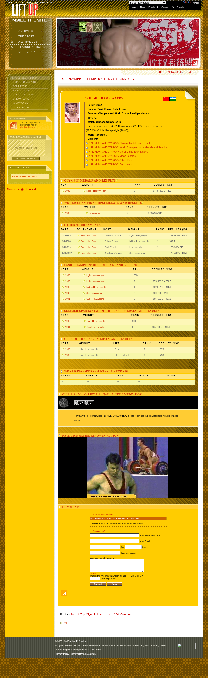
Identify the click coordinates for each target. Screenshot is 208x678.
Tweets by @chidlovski (21, 189)
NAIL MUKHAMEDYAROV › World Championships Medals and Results (128, 147)
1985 (67, 281)
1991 (67, 299)
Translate (196, 3)
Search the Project (24, 176)
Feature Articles (27, 47)
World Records (23, 94)
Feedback (153, 7)
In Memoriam (20, 103)
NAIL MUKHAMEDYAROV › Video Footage (112, 156)
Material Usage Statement (83, 654)
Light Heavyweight (95, 275)
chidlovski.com (27, 127)
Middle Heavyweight (96, 191)
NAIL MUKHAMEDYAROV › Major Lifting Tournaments (118, 151)
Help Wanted (21, 107)
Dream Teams (21, 99)
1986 (67, 349)
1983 (67, 275)
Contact (165, 7)
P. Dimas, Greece (25, 158)
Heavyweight (95, 213)
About (142, 7)
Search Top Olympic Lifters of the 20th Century (100, 614)
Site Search (178, 7)
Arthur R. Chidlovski (79, 641)
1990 (67, 213)
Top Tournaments (24, 82)
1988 (67, 191)
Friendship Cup (88, 235)
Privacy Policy (62, 654)
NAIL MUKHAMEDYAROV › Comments (110, 164)
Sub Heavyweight (95, 293)
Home (134, 7)
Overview (21, 31)
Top (65, 622)
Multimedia (22, 52)
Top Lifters (20, 86)
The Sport (22, 36)
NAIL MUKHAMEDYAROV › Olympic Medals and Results (120, 143)
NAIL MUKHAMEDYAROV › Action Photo (111, 160)
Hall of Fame (21, 90)
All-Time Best (24, 41)
